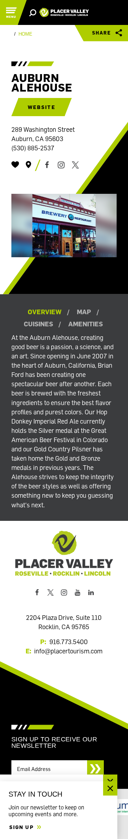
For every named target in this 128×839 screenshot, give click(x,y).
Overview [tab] (45, 312)
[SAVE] (15, 164)
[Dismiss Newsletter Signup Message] (110, 788)
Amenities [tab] (85, 324)
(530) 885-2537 (32, 148)
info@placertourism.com (68, 651)
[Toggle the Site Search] (32, 12)
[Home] (64, 12)
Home (25, 34)
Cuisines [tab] (38, 324)
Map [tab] (84, 312)
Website (41, 107)
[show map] (28, 164)
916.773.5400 (68, 642)
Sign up (22, 827)
